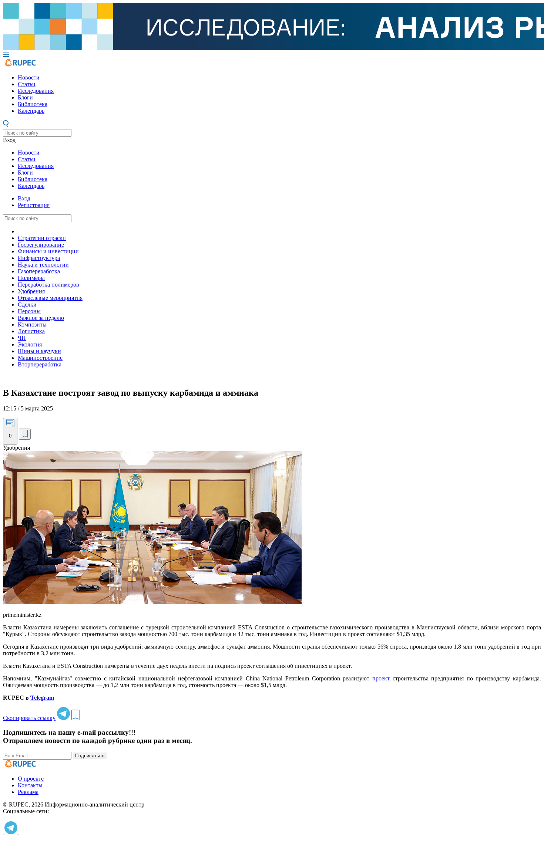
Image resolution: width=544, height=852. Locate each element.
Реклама (28, 792)
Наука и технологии (43, 264)
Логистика (31, 331)
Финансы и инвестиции (48, 251)
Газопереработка (39, 271)
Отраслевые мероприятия (50, 298)
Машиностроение (40, 358)
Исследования (36, 91)
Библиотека (32, 104)
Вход (9, 140)
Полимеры (31, 278)
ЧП (22, 338)
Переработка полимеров (48, 284)
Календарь (31, 111)
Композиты (32, 324)
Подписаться (89, 755)
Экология (30, 344)
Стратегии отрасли (42, 238)
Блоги (25, 97)
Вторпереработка (39, 364)
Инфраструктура (39, 258)
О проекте (31, 778)
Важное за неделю (41, 318)
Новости (29, 77)
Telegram (42, 697)
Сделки (27, 304)
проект (381, 678)
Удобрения (31, 291)
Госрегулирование (41, 244)
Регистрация (34, 205)
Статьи (27, 84)
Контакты (30, 785)
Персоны (29, 311)
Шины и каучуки (39, 351)
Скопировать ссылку (29, 718)
